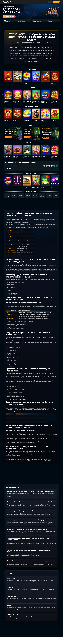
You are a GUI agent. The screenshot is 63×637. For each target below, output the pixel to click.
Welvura (7, 2)
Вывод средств (39, 1)
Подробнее (9, 168)
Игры (19, 1)
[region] (31, 78)
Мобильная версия (32, 1)
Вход (27, 1)
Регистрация (22, 1)
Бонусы (44, 1)
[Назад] (2, 76)
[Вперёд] (60, 76)
